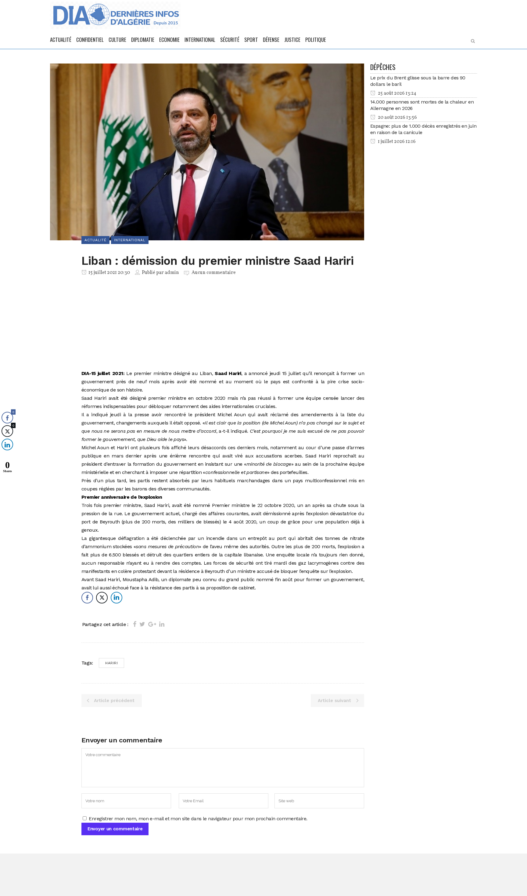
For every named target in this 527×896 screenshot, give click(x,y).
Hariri (111, 663)
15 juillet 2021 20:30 (109, 272)
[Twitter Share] (102, 597)
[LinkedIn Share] (116, 597)
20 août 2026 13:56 (397, 117)
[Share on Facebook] (134, 624)
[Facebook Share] (87, 597)
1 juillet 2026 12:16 (396, 141)
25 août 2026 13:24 (396, 93)
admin (172, 272)
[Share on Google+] (152, 624)
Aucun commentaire (214, 272)
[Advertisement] (222, 324)
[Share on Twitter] (142, 624)
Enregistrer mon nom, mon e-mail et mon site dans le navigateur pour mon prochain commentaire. (198, 818)
